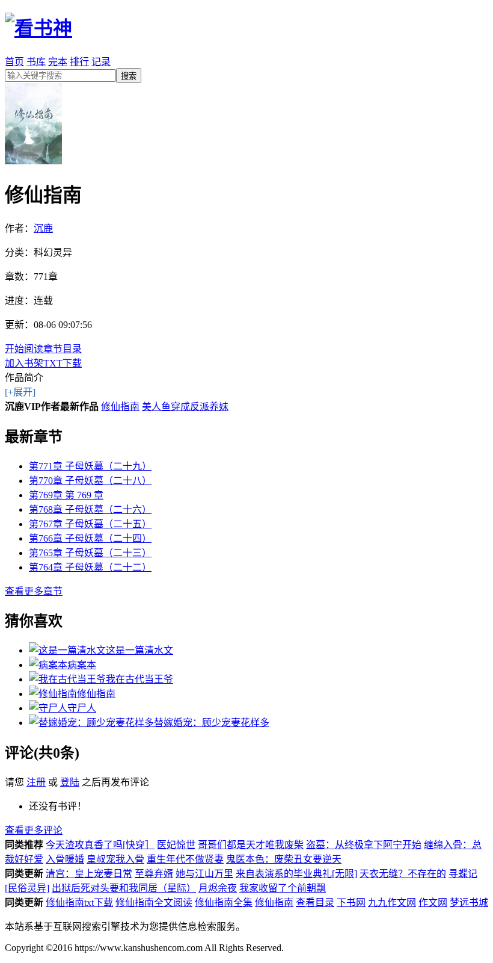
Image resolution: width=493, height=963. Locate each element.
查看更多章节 (34, 591)
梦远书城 (469, 902)
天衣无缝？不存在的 (403, 874)
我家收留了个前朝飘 (282, 888)
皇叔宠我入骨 (115, 859)
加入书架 (24, 363)
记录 (101, 62)
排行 (79, 62)
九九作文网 (392, 902)
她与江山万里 (204, 874)
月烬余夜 (217, 888)
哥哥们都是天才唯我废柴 (251, 845)
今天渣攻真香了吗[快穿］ (100, 845)
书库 (36, 62)
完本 (57, 62)
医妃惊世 (176, 845)
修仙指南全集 (224, 902)
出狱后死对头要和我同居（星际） (124, 888)
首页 (14, 62)
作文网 (432, 902)
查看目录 (315, 902)
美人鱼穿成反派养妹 (185, 406)
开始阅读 (24, 349)
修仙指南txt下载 (79, 902)
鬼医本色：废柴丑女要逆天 (283, 859)
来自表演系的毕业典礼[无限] (296, 874)
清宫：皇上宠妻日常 (89, 874)
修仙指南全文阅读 (153, 902)
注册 (36, 782)
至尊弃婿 (154, 874)
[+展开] (20, 392)
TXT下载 (62, 363)
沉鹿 (43, 228)
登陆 (69, 782)
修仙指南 (120, 406)
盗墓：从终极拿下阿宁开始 (363, 845)
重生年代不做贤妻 (185, 859)
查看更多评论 (34, 830)
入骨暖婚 (65, 859)
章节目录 (62, 349)
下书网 (351, 902)
